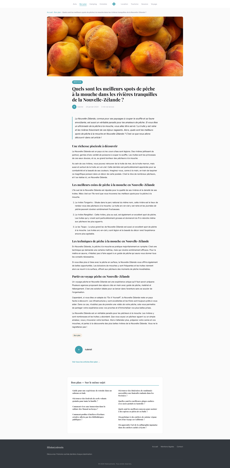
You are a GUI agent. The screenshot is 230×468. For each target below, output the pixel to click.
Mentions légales (167, 447)
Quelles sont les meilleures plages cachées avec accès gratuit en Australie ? (136, 402)
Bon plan (83, 4)
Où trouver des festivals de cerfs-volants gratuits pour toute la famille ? (89, 399)
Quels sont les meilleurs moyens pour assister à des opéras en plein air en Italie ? (137, 410)
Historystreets (55, 447)
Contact (180, 447)
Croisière (103, 4)
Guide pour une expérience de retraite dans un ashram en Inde (92, 391)
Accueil (50, 12)
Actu (75, 4)
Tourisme (134, 4)
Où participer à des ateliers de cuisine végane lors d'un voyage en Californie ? (137, 418)
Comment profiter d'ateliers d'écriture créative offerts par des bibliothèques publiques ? (88, 417)
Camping (93, 4)
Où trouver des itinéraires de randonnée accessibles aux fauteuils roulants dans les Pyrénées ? (136, 393)
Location (124, 4)
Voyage (154, 4)
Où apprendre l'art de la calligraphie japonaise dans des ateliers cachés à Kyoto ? (138, 426)
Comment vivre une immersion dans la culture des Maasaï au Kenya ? (88, 407)
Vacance (144, 4)
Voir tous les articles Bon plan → (86, 362)
